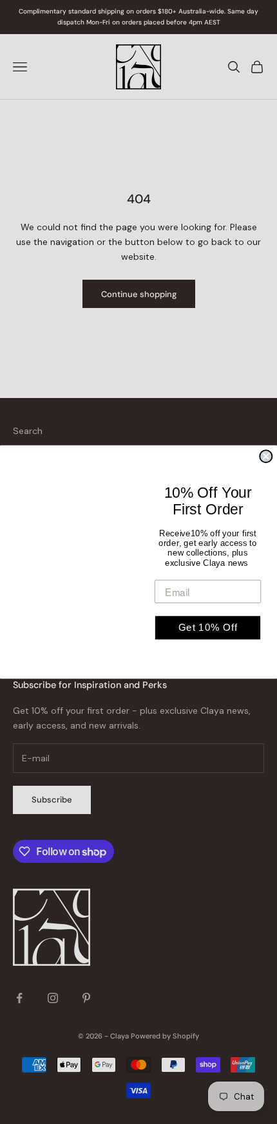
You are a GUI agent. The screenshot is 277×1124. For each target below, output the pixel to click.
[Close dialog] (266, 456)
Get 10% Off (208, 627)
